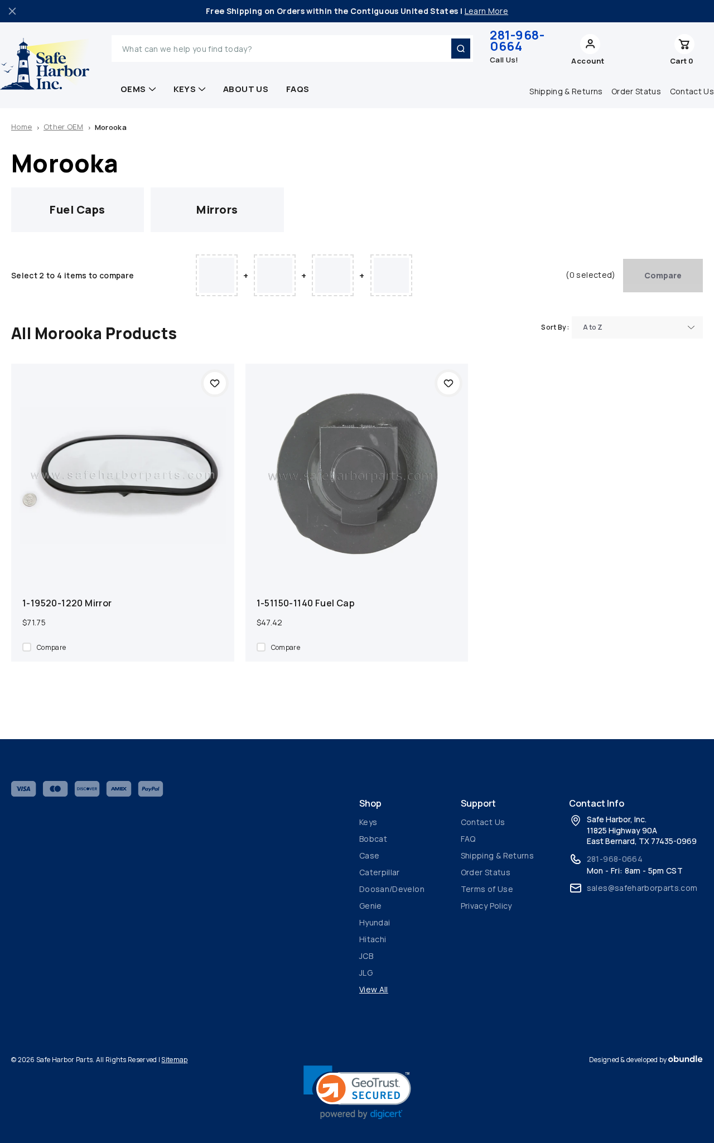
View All (373, 989)
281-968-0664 (517, 41)
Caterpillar (379, 872)
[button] (357, 1092)
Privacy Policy (486, 905)
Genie (370, 905)
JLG (366, 972)
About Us (245, 89)
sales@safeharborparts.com (642, 887)
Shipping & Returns (565, 91)
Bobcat (373, 838)
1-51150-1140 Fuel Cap (306, 603)
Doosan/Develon (391, 889)
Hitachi (372, 939)
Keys (184, 89)
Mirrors (217, 209)
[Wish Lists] (641, 48)
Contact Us (483, 822)
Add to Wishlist (215, 383)
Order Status (636, 91)
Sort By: (555, 327)
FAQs (298, 89)
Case (369, 855)
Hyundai (374, 922)
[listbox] (637, 327)
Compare (663, 275)
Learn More (487, 11)
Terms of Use (487, 889)
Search (460, 48)
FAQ (468, 838)
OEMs (133, 89)
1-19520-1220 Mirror (67, 603)
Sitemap (174, 1059)
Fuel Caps (77, 209)
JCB (366, 956)
